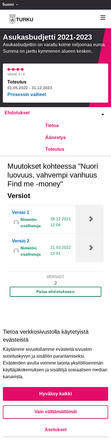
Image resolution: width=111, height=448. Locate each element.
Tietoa (52, 125)
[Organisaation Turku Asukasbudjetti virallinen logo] (21, 19)
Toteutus (54, 149)
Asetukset (56, 429)
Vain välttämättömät (55, 411)
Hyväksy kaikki (55, 393)
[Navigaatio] (103, 18)
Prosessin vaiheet (26, 94)
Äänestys (55, 137)
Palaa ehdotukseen (55, 291)
